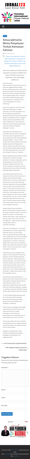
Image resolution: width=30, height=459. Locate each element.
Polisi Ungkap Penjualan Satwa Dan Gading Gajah (16, 349)
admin (13, 53)
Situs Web (4, 405)
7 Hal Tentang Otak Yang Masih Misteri (15, 343)
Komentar (4, 367)
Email (3, 398)
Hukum (5, 36)
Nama (3, 390)
